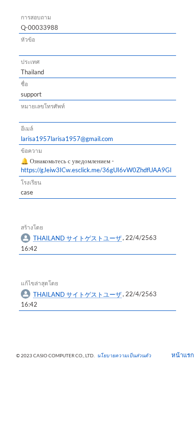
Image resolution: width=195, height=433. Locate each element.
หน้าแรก (179, 355)
